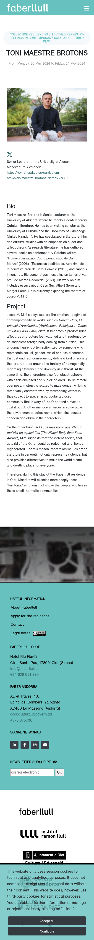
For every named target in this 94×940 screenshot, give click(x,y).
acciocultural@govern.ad (31, 714)
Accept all (47, 921)
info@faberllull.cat (25, 668)
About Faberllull (24, 608)
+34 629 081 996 (24, 674)
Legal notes (20, 633)
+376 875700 (21, 720)
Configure (47, 931)
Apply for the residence (30, 616)
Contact (17, 625)
